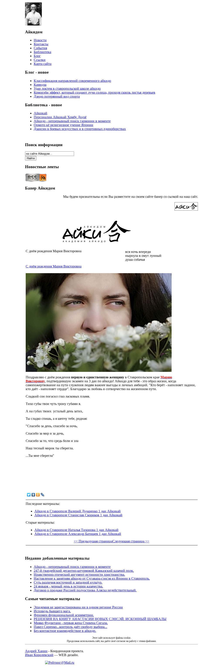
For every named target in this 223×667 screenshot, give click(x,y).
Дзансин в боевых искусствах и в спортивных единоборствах (80, 129)
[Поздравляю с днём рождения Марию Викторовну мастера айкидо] (99, 370)
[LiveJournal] (42, 495)
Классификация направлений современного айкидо (72, 81)
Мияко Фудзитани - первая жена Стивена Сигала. (71, 623)
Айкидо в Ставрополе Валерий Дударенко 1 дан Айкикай (77, 511)
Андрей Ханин (36, 651)
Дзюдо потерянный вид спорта (57, 96)
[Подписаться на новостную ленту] (36, 180)
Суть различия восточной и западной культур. (68, 582)
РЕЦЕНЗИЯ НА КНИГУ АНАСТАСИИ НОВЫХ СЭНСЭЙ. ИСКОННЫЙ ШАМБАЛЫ (100, 619)
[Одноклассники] (38, 495)
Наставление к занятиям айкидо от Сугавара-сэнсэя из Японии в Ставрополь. (92, 578)
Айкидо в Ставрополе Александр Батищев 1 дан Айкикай (77, 534)
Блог (37, 56)
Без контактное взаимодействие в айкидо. (65, 631)
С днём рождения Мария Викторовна (53, 266)
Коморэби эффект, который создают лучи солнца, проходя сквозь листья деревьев (94, 92)
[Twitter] (29, 495)
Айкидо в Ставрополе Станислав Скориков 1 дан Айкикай (78, 515)
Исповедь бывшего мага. (52, 611)
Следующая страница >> (130, 541)
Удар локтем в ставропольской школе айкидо (67, 88)
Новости (40, 40)
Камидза (40, 84)
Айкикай (40, 113)
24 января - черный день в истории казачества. (68, 586)
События (40, 48)
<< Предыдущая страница (93, 541)
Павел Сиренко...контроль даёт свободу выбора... (70, 627)
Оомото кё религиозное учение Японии (63, 125)
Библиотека (42, 52)
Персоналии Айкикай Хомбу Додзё (60, 117)
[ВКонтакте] (33, 495)
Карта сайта (42, 64)
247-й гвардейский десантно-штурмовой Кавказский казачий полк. (84, 570)
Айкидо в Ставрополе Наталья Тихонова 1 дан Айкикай (76, 530)
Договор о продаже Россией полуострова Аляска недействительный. (85, 590)
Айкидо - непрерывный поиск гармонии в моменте (72, 121)
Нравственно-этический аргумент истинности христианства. (79, 574)
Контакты (41, 44)
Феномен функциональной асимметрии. (64, 615)
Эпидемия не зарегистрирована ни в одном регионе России (78, 607)
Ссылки (40, 60)
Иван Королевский (39, 655)
